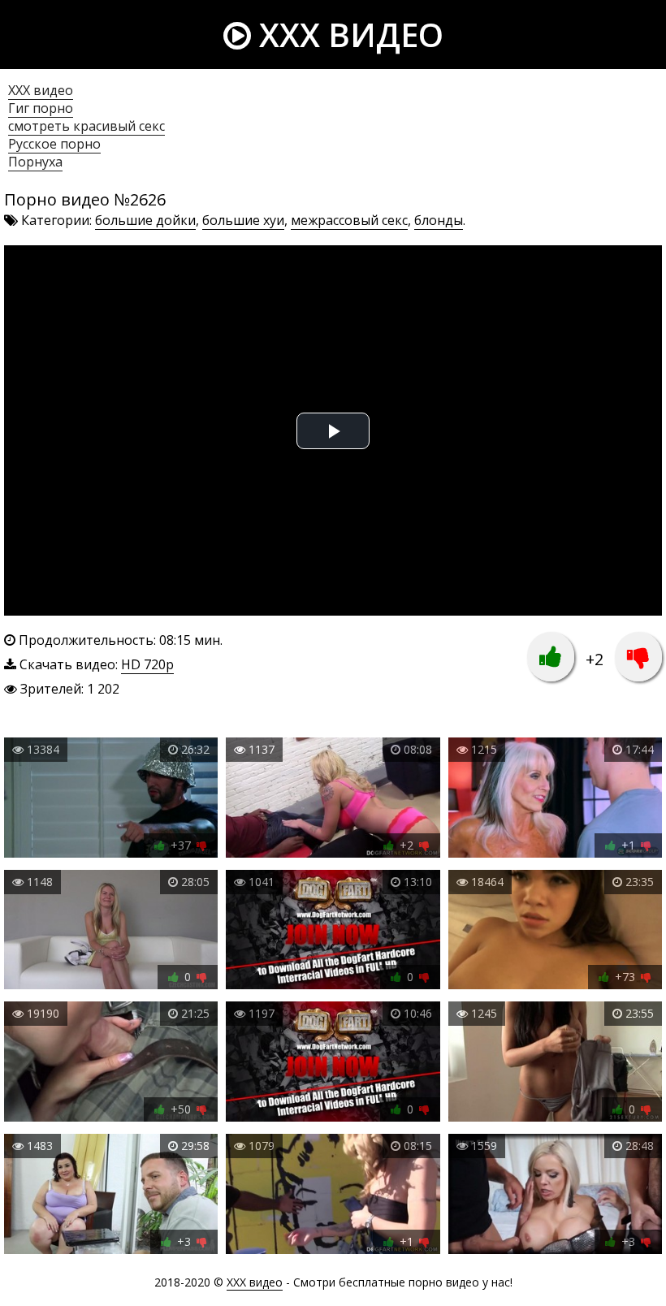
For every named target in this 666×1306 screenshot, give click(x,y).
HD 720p (147, 664)
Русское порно (54, 144)
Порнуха (35, 162)
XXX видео (347, 34)
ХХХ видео (40, 90)
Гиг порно (40, 108)
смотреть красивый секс (86, 126)
